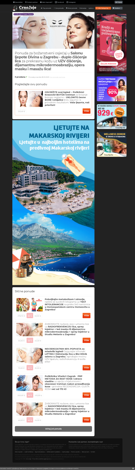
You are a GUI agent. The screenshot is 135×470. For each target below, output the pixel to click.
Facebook (60, 2)
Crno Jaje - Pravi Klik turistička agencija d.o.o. (39, 459)
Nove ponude (71, 8)
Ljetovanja (92, 8)
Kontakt (93, 452)
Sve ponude (58, 8)
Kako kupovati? (46, 2)
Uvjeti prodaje (65, 452)
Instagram (72, 2)
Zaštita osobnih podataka (53, 452)
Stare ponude (85, 452)
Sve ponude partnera (57, 77)
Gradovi (117, 8)
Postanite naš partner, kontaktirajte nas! (86, 442)
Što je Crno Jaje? (22, 442)
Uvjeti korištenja (28, 452)
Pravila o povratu (75, 452)
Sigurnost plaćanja (40, 452)
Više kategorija (103, 8)
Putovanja (83, 8)
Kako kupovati (18, 452)
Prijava (118, 2)
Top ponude (46, 8)
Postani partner (31, 2)
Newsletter (18, 2)
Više (86, 111)
